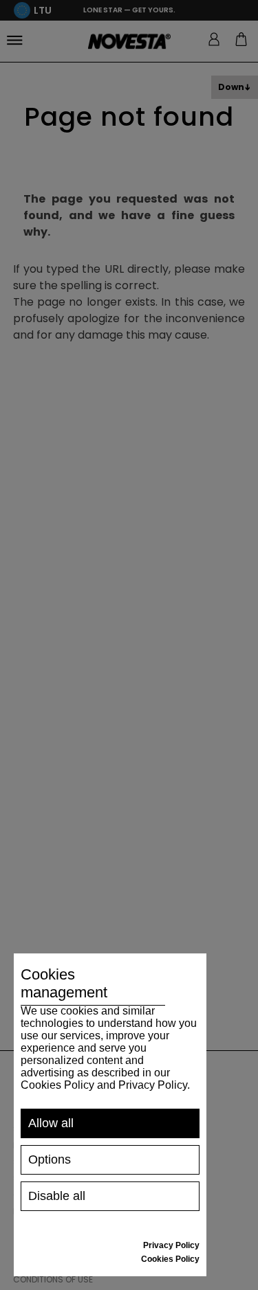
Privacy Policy (171, 1245)
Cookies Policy (170, 1259)
